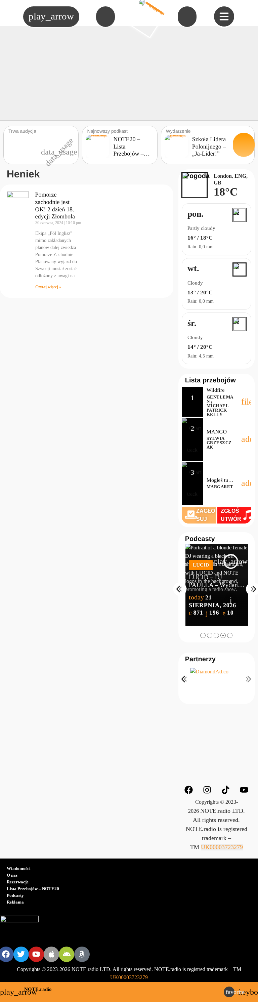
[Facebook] (188, 789)
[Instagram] (207, 789)
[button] (203, 635)
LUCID (201, 565)
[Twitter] (21, 954)
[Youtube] (244, 789)
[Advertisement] (129, 73)
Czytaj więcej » (48, 287)
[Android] (66, 954)
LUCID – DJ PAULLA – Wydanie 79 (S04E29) (216, 585)
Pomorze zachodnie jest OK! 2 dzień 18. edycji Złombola (55, 205)
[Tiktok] (225, 789)
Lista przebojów (210, 380)
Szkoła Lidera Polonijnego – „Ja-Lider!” (209, 146)
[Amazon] (82, 954)
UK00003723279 (222, 847)
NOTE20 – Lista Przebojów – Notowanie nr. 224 (130, 153)
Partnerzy (200, 659)
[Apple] (51, 954)
